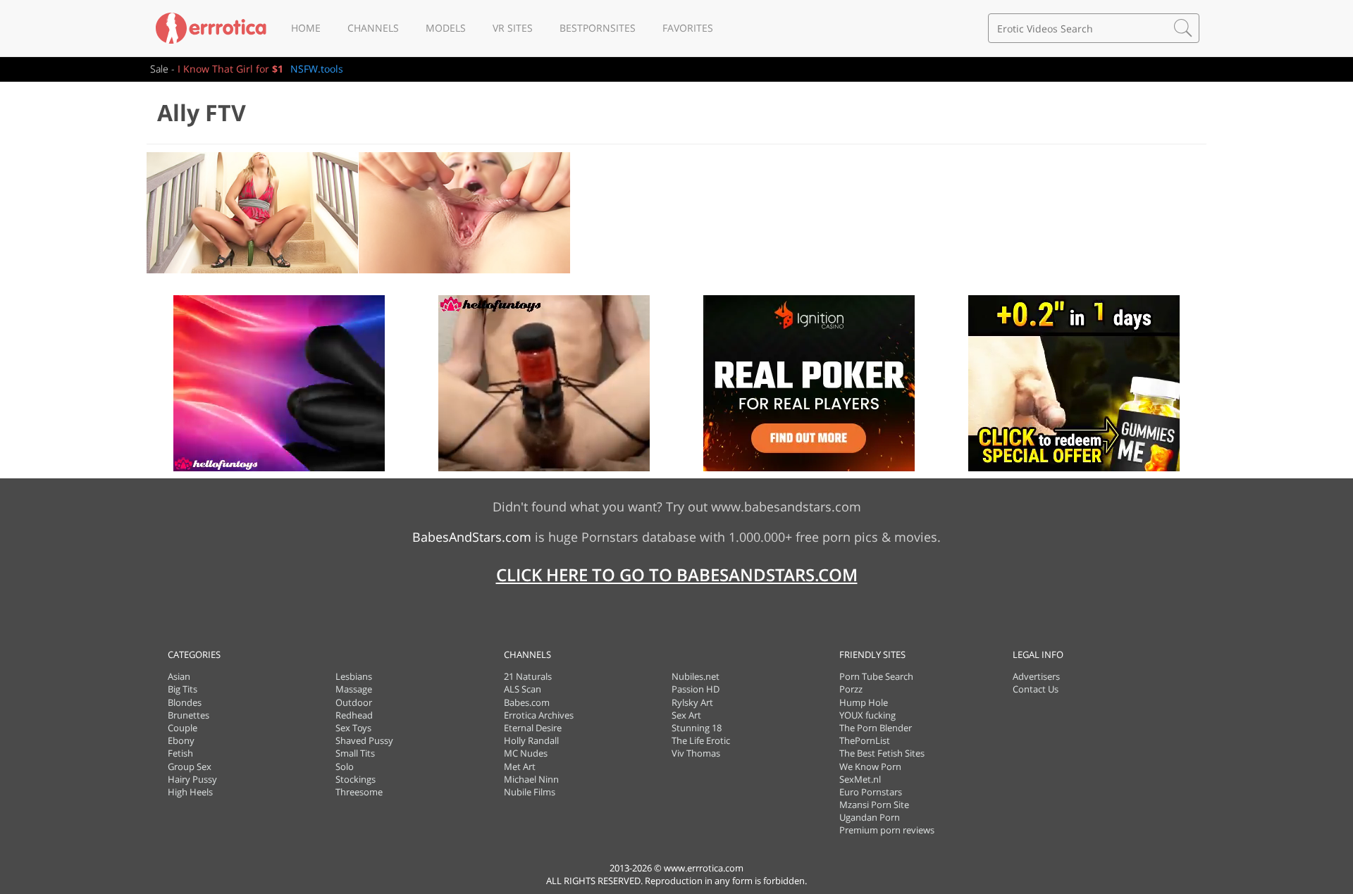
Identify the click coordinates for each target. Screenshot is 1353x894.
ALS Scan (522, 689)
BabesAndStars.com (471, 536)
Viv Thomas (696, 753)
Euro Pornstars (870, 792)
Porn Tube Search (876, 676)
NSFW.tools (316, 68)
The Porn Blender (875, 727)
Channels (373, 28)
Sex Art (686, 715)
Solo (344, 766)
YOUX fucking (867, 715)
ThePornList (864, 740)
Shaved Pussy (364, 740)
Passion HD (695, 689)
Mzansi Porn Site (874, 804)
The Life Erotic (701, 740)
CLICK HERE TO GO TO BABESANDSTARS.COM (677, 574)
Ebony (181, 740)
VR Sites (513, 28)
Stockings (355, 779)
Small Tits (355, 753)
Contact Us (1035, 689)
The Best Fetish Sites (882, 753)
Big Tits (182, 689)
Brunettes (188, 715)
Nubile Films (529, 792)
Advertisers (1036, 676)
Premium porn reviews (886, 830)
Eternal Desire (533, 727)
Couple (182, 727)
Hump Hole (863, 702)
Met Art (520, 766)
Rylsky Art (692, 702)
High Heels (190, 792)
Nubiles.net (695, 676)
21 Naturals (528, 676)
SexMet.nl (860, 779)
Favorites (687, 28)
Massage (353, 689)
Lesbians (353, 676)
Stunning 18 (697, 727)
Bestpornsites (598, 28)
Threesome (359, 792)
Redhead (354, 715)
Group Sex (189, 766)
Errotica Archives (539, 715)
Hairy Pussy (192, 779)
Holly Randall (531, 740)
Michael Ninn (531, 779)
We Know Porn (870, 766)
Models (446, 28)
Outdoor (353, 702)
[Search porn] (1183, 28)
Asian (179, 676)
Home (306, 28)
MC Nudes (526, 753)
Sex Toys (353, 727)
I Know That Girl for (230, 68)
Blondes (185, 702)
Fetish (180, 753)
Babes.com (527, 702)
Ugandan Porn (869, 817)
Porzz (851, 689)
